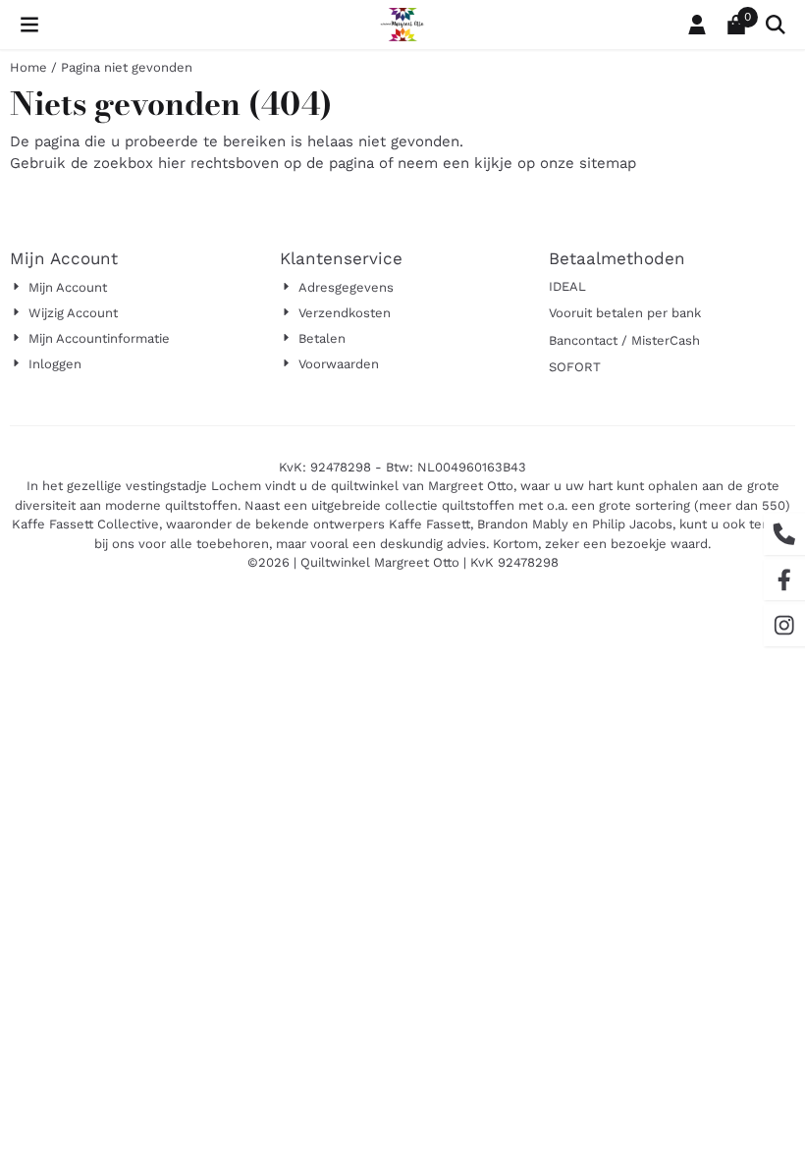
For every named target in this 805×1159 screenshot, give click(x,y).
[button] (29, 24)
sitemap (607, 163)
